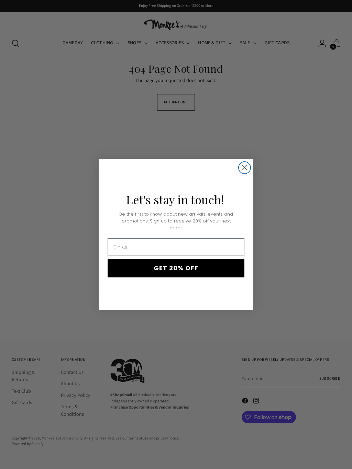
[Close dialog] (245, 168)
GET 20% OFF (176, 268)
